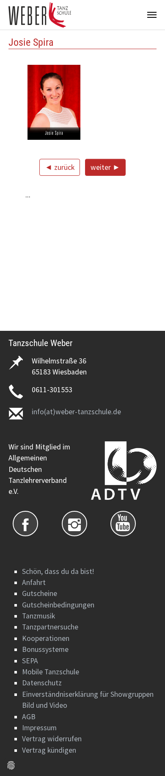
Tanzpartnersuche (50, 627)
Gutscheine (39, 593)
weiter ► (105, 167)
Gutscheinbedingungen (58, 605)
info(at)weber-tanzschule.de (76, 411)
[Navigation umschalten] (152, 15)
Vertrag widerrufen (52, 738)
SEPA (30, 660)
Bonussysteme (45, 649)
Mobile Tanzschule (50, 671)
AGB (29, 716)
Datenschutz (42, 682)
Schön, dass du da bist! (58, 571)
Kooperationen (45, 638)
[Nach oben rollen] (145, 756)
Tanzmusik (38, 616)
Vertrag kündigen (49, 750)
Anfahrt (34, 582)
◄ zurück (59, 167)
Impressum (39, 727)
